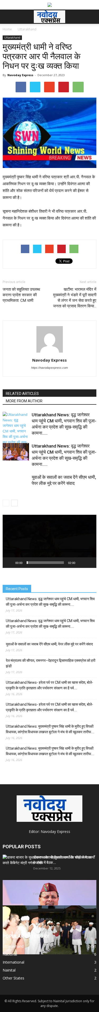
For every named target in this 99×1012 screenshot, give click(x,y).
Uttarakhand (12, 37)
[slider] (45, 562)
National (10, 954)
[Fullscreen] (89, 562)
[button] (91, 17)
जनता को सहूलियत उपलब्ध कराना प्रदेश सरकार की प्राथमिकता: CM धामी (21, 295)
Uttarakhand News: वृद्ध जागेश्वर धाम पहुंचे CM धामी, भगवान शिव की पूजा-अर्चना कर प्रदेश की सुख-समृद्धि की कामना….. (50, 602)
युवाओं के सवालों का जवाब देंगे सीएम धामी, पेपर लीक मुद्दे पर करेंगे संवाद (49, 644)
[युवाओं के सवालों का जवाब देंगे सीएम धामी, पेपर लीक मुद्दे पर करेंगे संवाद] (16, 487)
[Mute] (81, 562)
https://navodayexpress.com (49, 367)
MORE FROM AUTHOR (24, 401)
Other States (13, 978)
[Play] (9, 562)
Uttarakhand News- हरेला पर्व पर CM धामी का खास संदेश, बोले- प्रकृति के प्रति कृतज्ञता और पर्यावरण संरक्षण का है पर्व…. (49, 685)
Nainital (9, 970)
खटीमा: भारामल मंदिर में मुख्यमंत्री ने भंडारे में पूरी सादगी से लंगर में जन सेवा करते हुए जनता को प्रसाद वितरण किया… (74, 297)
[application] (49, 541)
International (13, 962)
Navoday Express (20, 75)
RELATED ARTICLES (22, 393)
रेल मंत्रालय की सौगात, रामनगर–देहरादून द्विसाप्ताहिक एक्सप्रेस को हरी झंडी (50, 663)
